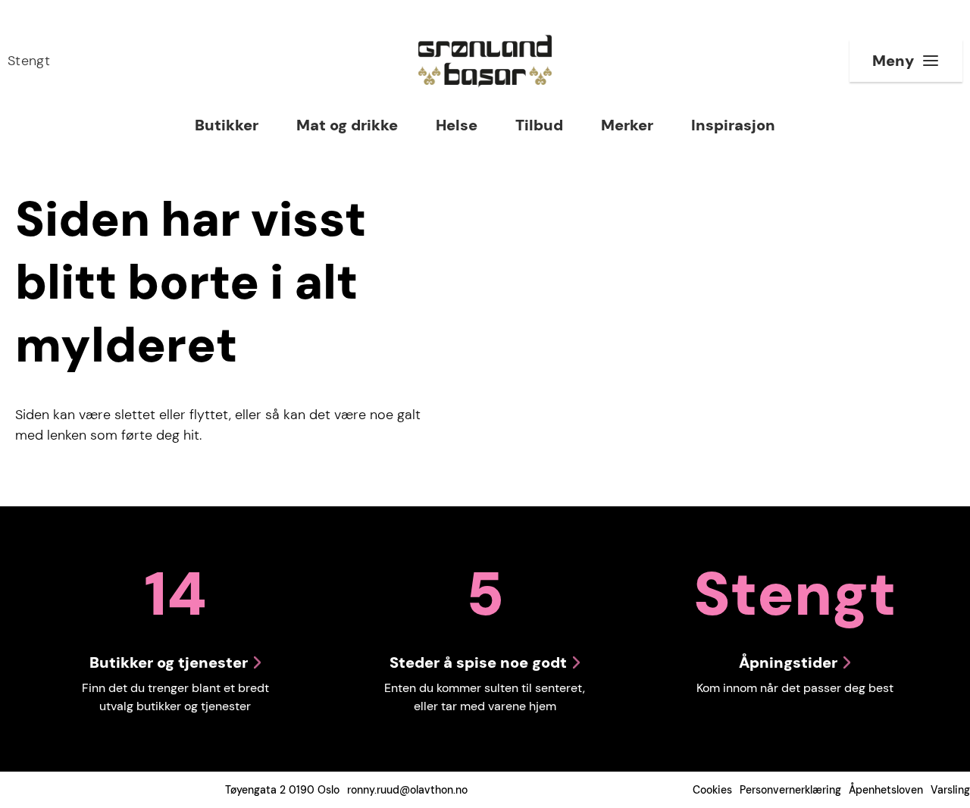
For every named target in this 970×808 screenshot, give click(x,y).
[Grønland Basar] (485, 60)
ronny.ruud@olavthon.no (407, 790)
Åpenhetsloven (886, 790)
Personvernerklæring (790, 790)
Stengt (29, 61)
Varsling (950, 790)
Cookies (712, 790)
